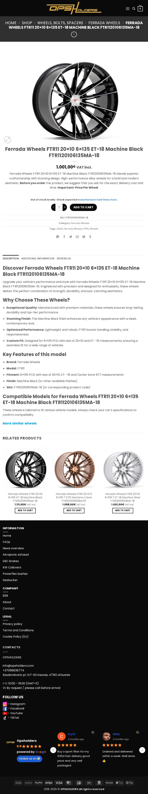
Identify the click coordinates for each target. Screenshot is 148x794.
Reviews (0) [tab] (64, 259)
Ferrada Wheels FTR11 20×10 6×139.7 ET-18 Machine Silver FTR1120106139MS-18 (122, 497)
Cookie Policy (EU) (16, 637)
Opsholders (27, 740)
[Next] (145, 482)
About (7, 602)
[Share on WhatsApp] (58, 237)
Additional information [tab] (38, 259)
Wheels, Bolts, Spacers (60, 22)
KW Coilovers (12, 567)
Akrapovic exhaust (16, 555)
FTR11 (86, 228)
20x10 (59, 228)
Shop (27, 22)
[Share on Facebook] (64, 237)
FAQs (6, 542)
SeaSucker (10, 580)
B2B (5, 596)
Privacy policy (12, 624)
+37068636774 (13, 670)
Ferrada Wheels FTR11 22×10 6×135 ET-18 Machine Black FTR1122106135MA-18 (25, 497)
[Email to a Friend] (77, 237)
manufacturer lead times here (97, 199)
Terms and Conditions (18, 630)
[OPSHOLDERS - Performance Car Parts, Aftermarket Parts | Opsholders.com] (74, 8)
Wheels (94, 228)
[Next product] (74, 34)
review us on (27, 758)
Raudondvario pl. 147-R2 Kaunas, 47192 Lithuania (36, 675)
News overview (13, 548)
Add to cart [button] (25, 510)
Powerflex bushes (15, 574)
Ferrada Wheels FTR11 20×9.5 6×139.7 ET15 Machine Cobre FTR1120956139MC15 (74, 497)
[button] (127, 8)
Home (10, 22)
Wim (116, 734)
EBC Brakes (11, 561)
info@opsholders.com (18, 666)
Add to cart (83, 207)
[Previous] (3, 482)
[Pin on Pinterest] (84, 237)
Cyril (71, 734)
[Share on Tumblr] (90, 237)
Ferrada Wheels (104, 22)
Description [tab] (11, 259)
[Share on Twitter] (71, 237)
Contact (9, 608)
